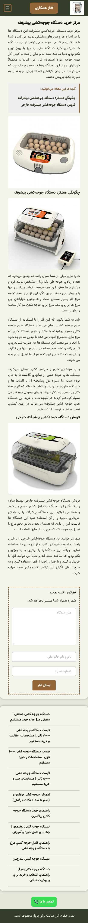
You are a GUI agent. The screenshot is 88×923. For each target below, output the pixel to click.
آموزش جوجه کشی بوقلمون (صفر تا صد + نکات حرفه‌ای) (31, 797)
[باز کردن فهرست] (8, 8)
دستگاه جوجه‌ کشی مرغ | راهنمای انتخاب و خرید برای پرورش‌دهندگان (31, 875)
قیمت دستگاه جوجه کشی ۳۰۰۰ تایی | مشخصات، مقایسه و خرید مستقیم (29, 736)
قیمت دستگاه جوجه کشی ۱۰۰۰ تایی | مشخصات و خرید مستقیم (29, 757)
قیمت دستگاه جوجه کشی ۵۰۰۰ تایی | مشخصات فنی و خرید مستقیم (31, 779)
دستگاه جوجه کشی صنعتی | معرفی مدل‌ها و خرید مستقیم (30, 717)
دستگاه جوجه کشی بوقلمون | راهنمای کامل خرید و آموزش (30, 829)
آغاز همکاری (44, 8)
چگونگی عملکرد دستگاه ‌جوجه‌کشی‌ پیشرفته (46, 98)
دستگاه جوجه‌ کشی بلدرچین (31, 859)
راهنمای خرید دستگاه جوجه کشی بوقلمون (31, 813)
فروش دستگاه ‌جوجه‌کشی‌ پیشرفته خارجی (48, 105)
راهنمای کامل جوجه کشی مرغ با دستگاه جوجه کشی (30, 845)
